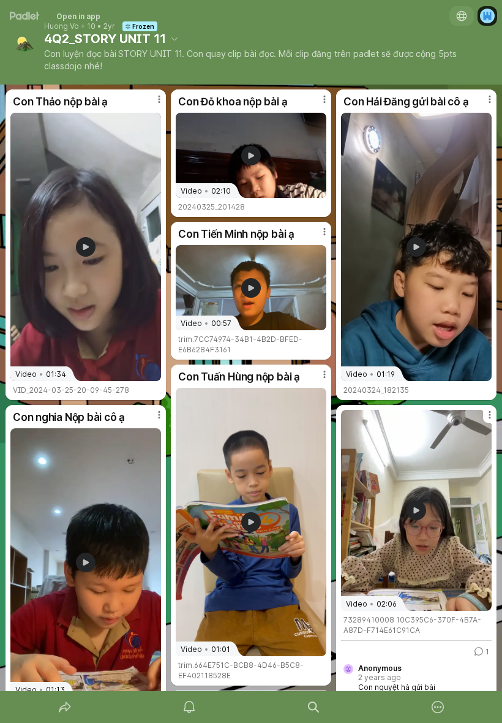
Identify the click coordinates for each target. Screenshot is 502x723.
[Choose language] (461, 16)
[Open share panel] (65, 707)
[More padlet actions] (437, 707)
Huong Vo (61, 26)
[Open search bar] (313, 707)
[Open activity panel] (189, 707)
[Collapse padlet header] (174, 38)
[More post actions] (151, 104)
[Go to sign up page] (487, 16)
